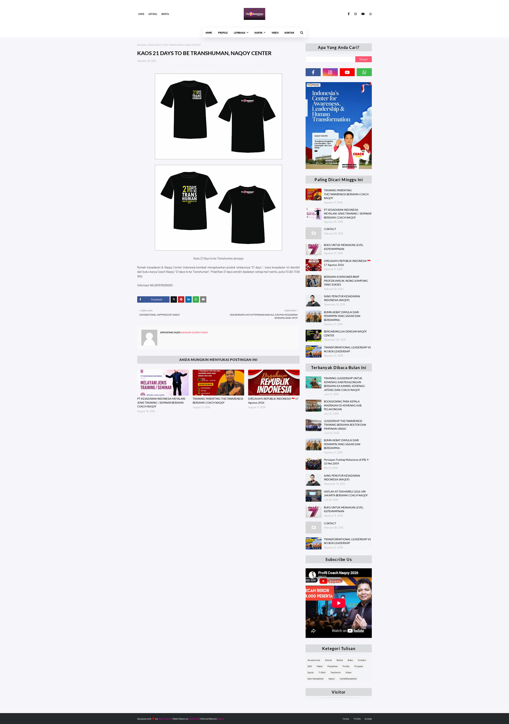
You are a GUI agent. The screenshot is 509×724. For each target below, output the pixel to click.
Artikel (152, 14)
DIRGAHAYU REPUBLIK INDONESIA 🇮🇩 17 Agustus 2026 (273, 400)
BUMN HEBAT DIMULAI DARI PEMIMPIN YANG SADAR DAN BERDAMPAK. (342, 316)
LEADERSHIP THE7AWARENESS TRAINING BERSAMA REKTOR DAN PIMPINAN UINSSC (345, 424)
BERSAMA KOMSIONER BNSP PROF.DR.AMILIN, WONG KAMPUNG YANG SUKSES (346, 280)
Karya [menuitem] (258, 32)
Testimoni (335, 672)
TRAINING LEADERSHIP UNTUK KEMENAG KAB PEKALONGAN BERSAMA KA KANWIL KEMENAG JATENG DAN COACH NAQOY (344, 384)
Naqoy (220, 718)
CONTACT (330, 229)
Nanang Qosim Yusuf (194, 332)
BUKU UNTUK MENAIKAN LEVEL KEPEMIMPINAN (343, 247)
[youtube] (363, 14)
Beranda (141, 44)
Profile (346, 666)
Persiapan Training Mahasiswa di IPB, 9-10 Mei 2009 (346, 461)
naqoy (331, 678)
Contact (362, 660)
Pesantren (332, 666)
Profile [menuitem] (223, 32)
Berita (165, 14)
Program (358, 666)
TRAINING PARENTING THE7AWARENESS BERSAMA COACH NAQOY (218, 400)
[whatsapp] (370, 14)
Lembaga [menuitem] (239, 32)
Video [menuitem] (275, 32)
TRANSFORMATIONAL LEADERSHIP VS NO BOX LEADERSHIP (347, 349)
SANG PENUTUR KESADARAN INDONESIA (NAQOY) (342, 298)
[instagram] (355, 14)
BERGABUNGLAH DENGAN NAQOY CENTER (345, 333)
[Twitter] (174, 299)
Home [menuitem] (209, 32)
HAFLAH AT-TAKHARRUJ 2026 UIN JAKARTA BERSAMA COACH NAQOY (346, 493)
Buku (350, 660)
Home (141, 14)
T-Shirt (322, 672)
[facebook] (348, 14)
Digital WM (194, 718)
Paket (319, 666)
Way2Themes (165, 718)
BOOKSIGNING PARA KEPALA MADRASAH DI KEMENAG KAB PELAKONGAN (342, 405)
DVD (310, 666)
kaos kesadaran (315, 678)
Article (328, 660)
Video (349, 672)
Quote (311, 672)
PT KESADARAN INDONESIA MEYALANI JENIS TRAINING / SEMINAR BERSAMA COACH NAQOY (161, 402)
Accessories (314, 660)
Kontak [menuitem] (289, 32)
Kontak (368, 718)
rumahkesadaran (348, 678)
